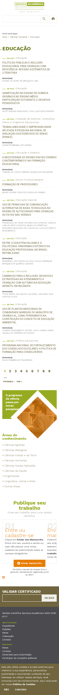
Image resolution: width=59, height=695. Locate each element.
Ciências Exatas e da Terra (20, 455)
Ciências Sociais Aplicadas (20, 465)
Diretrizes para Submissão (17, 654)
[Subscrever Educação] (3, 577)
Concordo (20, 690)
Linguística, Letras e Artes (20, 481)
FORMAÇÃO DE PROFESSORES (20, 184)
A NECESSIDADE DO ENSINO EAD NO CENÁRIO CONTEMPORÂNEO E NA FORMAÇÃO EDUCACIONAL (29, 161)
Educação (21, 58)
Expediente (8, 625)
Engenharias (12, 475)
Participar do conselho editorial (19, 658)
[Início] (29, 7)
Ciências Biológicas (16, 450)
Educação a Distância (28, 152)
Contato (6, 639)
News (5, 632)
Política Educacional (27, 340)
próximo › (9, 381)
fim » (19, 381)
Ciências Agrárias (15, 444)
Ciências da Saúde (16, 470)
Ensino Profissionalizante (29, 179)
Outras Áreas (12, 486)
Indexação (8, 636)
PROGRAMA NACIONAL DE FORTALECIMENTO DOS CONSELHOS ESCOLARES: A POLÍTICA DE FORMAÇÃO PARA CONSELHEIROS (29, 349)
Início (4, 37)
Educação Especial (26, 200)
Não (6, 689)
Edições (6, 629)
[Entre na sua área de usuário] (53, 18)
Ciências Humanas (18, 37)
